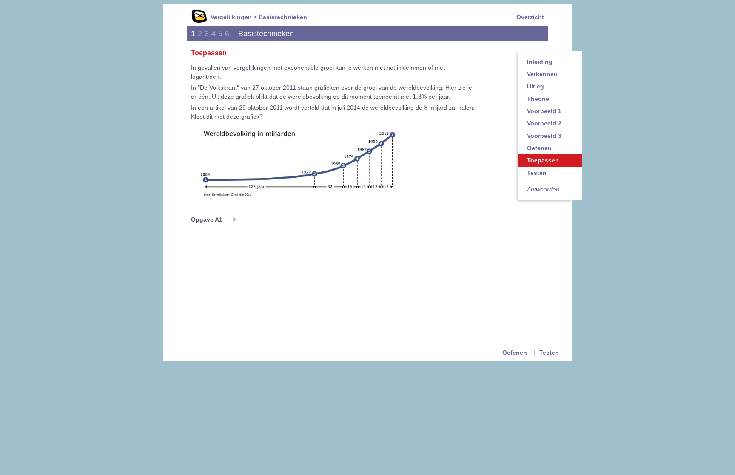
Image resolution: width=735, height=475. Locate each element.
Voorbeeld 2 (544, 123)
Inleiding (540, 61)
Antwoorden (543, 189)
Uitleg (535, 86)
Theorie (538, 98)
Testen (537, 172)
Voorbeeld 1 (544, 111)
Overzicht (530, 17)
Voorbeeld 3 (544, 135)
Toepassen (543, 160)
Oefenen (539, 148)
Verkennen (542, 74)
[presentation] (417, 96)
